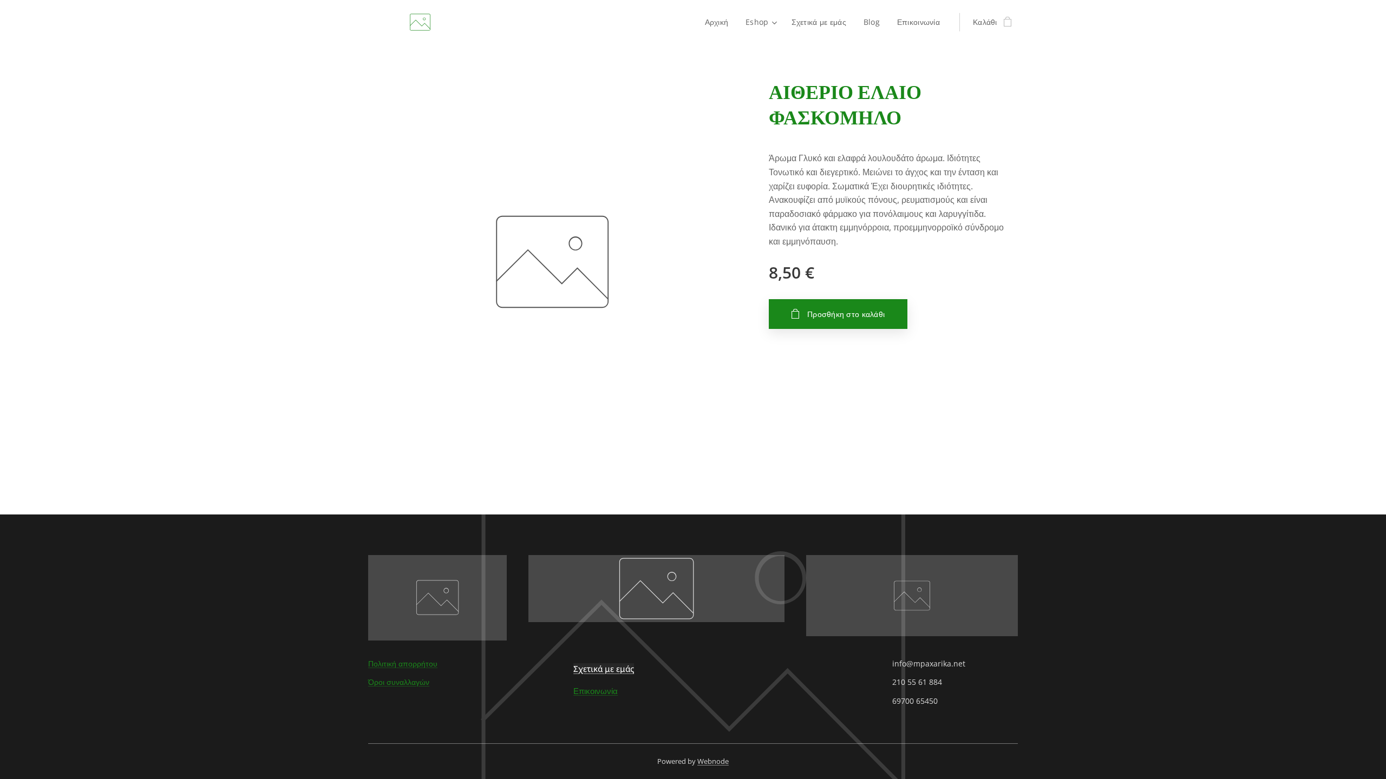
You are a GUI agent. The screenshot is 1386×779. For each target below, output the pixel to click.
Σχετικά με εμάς (603, 668)
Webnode (713, 761)
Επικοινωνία (595, 690)
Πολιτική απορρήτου (402, 663)
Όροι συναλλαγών (398, 682)
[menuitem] (719, 22)
